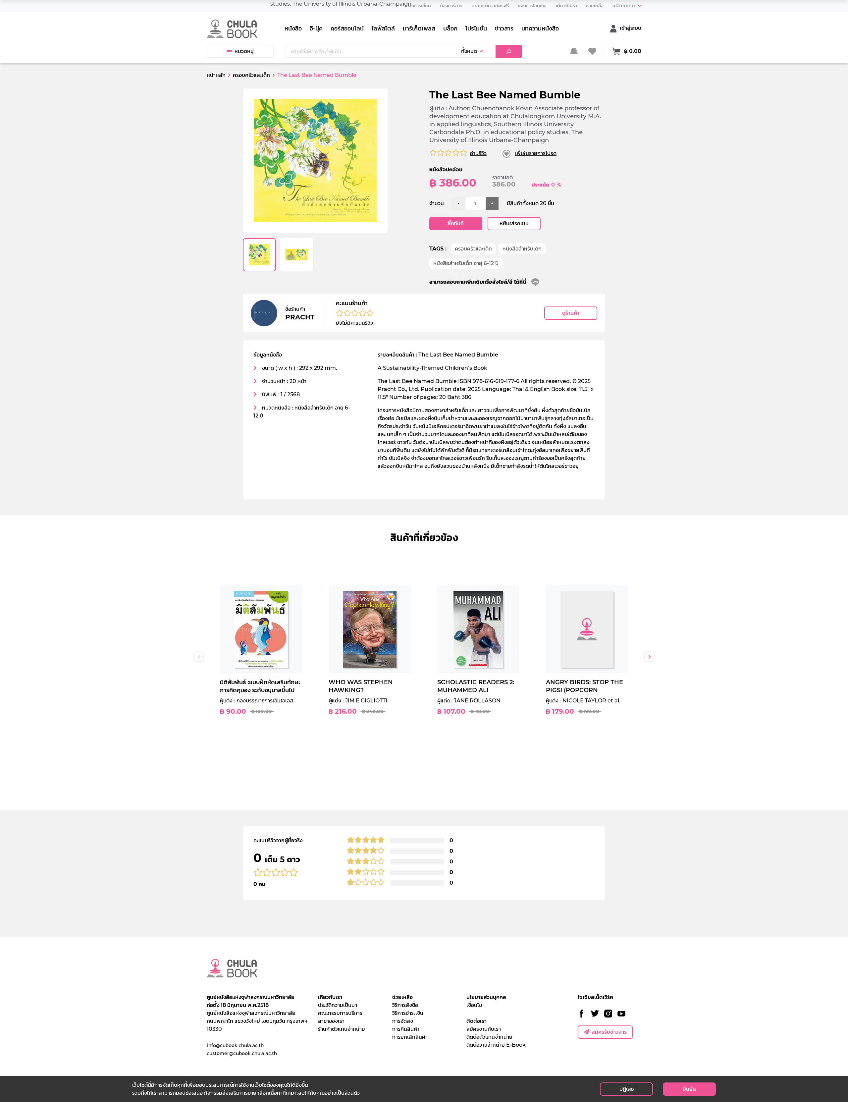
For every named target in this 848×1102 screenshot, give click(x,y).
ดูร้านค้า (570, 313)
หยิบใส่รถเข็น (514, 223)
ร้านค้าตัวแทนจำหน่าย (341, 1029)
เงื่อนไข (474, 1005)
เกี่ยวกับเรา (330, 997)
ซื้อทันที (456, 223)
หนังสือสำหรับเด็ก (522, 249)
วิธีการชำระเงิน (407, 1013)
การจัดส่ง (402, 1021)
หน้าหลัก (216, 75)
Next (649, 656)
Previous (198, 656)
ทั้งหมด (469, 51)
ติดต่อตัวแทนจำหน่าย (489, 1037)
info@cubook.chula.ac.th (235, 1045)
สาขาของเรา (331, 1021)
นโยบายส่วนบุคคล (486, 997)
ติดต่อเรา (476, 1021)
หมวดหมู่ (244, 51)
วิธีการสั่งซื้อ (405, 1005)
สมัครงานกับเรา (483, 1029)
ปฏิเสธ (626, 1089)
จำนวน (436, 203)
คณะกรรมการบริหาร (340, 1013)
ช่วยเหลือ (402, 997)
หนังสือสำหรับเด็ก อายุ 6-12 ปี (466, 263)
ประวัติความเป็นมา (337, 1005)
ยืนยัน (689, 1089)
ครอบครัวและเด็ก (473, 249)
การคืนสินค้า (405, 1029)
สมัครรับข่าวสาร (609, 1032)
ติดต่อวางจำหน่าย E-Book (496, 1045)
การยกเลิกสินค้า (410, 1037)
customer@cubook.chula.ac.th (242, 1053)
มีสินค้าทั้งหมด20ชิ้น (530, 203)
